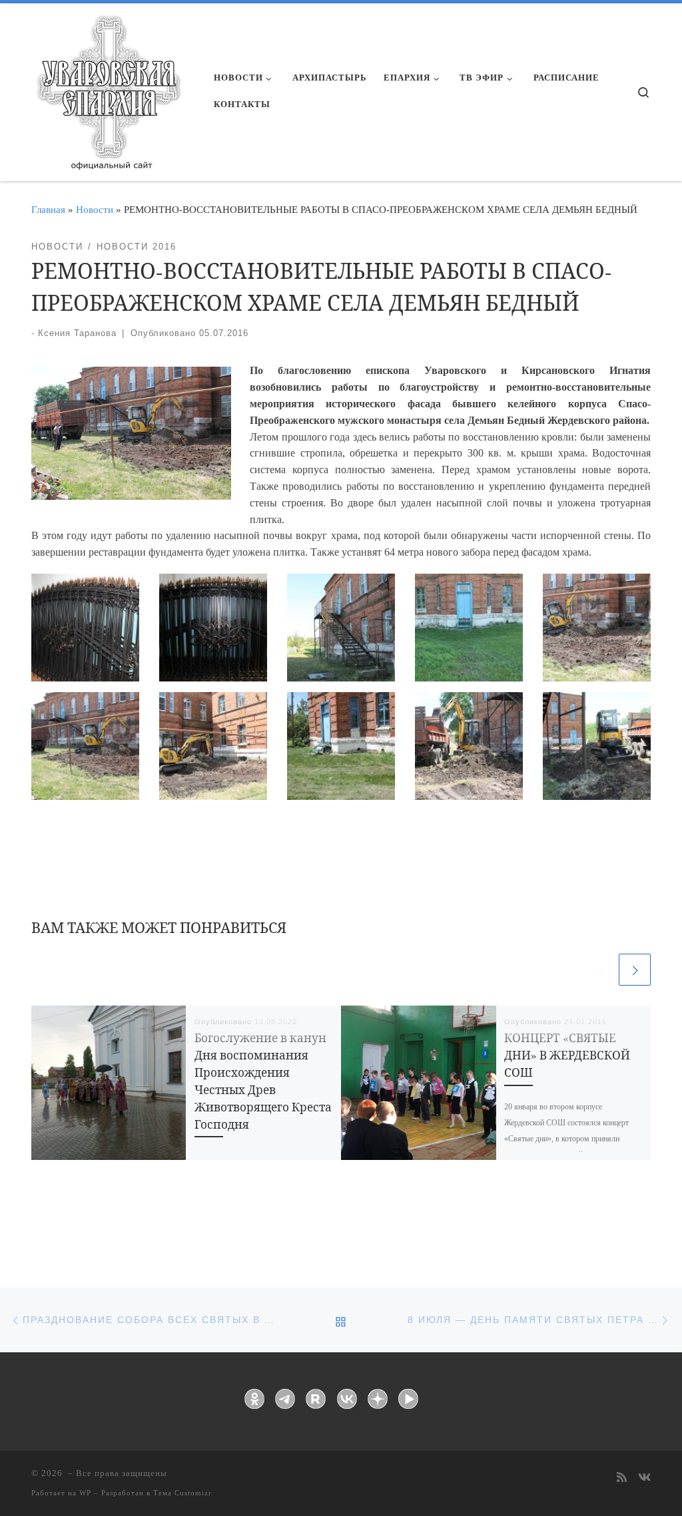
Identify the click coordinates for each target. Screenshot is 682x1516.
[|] (107, 88)
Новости (94, 209)
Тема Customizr (182, 1493)
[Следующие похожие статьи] (635, 970)
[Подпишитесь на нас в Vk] (644, 1478)
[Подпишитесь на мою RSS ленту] (622, 1478)
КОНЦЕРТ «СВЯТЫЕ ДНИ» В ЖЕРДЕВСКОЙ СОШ (567, 1055)
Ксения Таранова (77, 333)
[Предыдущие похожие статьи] (600, 970)
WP (85, 1493)
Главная (48, 209)
